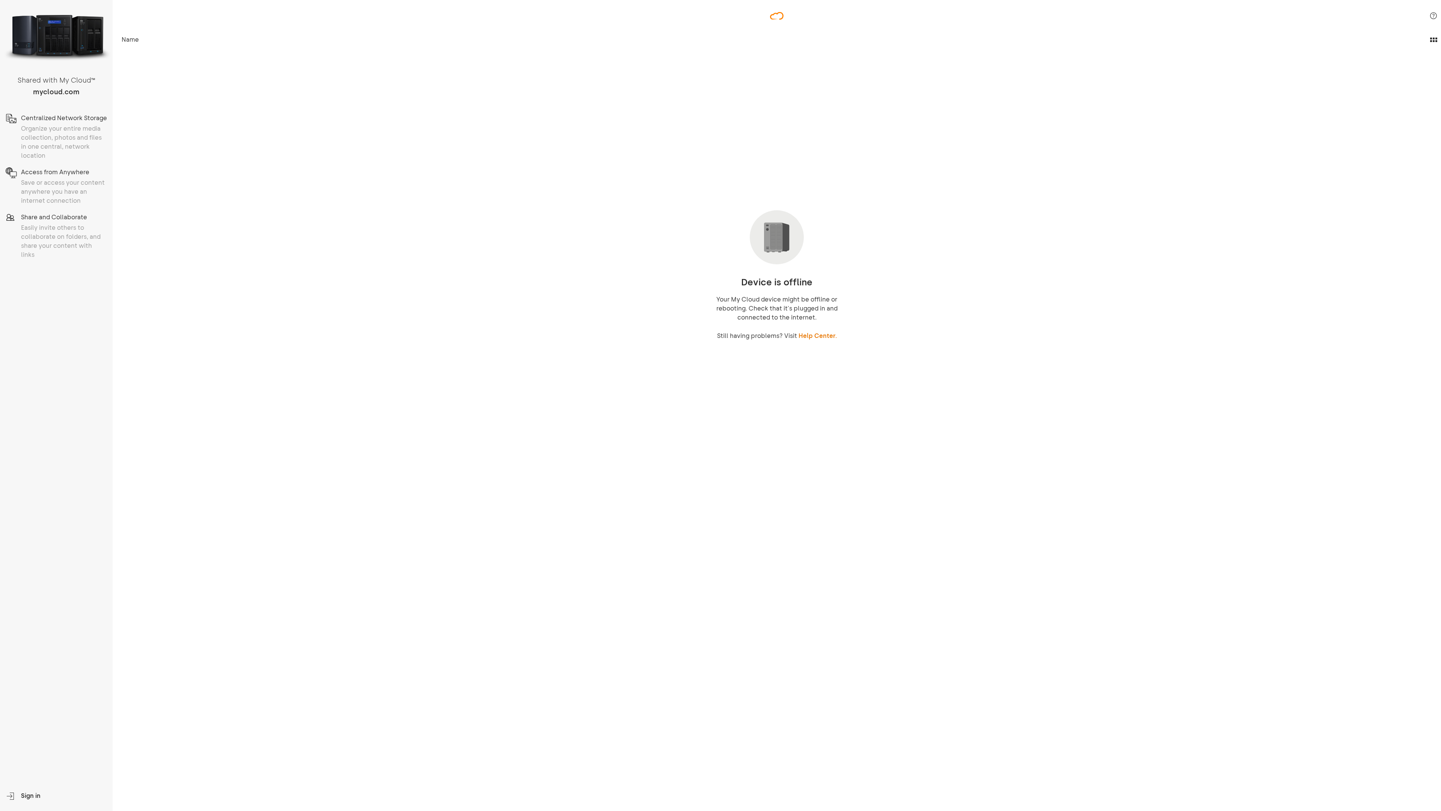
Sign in (31, 795)
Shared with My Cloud (56, 80)
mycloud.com (56, 92)
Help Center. (818, 335)
